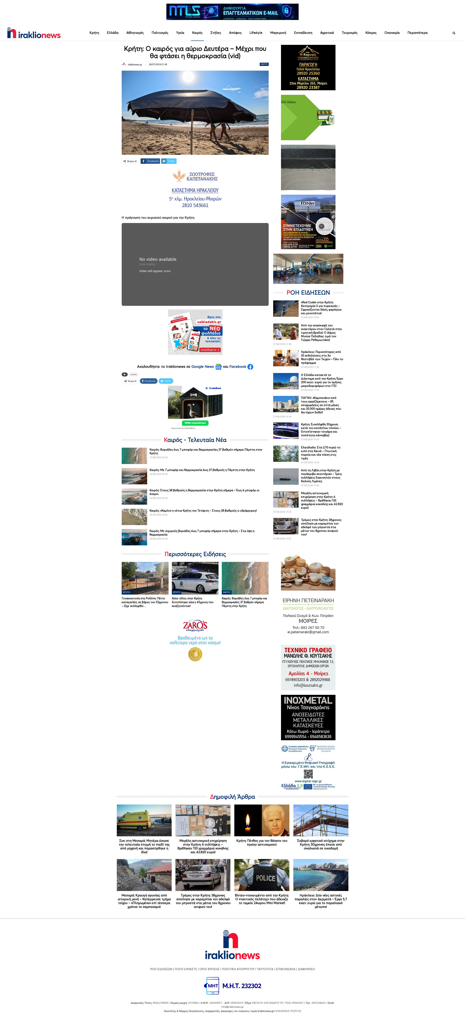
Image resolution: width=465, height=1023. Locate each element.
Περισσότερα (418, 33)
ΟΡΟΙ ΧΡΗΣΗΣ (209, 969)
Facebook (238, 366)
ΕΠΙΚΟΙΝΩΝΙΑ (286, 969)
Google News (203, 366)
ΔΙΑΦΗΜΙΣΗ (306, 969)
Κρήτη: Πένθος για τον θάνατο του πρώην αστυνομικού (261, 842)
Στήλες (216, 33)
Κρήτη (94, 33)
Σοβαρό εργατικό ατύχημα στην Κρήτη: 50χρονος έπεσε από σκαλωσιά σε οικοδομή (320, 844)
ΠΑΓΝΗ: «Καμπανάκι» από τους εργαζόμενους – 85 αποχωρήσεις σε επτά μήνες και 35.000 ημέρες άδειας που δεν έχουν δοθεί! (321, 405)
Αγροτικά (327, 33)
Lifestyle (256, 33)
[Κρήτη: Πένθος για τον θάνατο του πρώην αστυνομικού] (261, 820)
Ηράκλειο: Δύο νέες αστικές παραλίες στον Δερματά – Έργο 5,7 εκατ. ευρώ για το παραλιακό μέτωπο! (321, 901)
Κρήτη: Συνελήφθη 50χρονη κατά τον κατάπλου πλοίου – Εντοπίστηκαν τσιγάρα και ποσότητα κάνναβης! (321, 429)
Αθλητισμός (135, 33)
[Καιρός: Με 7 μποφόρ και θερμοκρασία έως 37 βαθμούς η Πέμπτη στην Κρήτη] (134, 476)
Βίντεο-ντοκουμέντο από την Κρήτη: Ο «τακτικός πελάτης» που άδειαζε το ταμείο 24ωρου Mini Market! (262, 899)
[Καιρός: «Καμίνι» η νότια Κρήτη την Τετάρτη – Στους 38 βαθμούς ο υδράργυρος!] (134, 517)
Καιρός (197, 33)
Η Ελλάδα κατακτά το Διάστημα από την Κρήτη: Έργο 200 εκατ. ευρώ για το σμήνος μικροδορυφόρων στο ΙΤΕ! (322, 380)
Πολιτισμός (160, 33)
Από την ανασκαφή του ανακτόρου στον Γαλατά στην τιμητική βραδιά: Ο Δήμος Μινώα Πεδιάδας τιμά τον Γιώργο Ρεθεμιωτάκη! (321, 332)
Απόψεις (235, 33)
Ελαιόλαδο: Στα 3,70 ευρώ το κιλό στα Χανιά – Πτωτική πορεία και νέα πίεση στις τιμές (320, 452)
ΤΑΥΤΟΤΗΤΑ (265, 969)
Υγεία (180, 33)
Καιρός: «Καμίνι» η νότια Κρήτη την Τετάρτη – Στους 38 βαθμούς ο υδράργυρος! (203, 510)
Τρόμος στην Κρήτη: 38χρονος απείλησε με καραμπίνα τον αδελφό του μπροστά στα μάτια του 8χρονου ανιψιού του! (321, 527)
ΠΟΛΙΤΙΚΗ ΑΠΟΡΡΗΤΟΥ (238, 969)
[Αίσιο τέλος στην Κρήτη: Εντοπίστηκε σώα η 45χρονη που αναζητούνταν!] (195, 578)
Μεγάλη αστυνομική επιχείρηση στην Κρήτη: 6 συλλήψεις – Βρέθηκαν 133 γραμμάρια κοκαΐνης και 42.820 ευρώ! (322, 500)
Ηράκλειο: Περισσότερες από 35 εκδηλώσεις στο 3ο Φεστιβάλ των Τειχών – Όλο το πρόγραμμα (322, 357)
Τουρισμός (349, 33)
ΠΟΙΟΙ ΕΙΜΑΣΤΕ (186, 969)
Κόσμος (371, 33)
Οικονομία (392, 33)
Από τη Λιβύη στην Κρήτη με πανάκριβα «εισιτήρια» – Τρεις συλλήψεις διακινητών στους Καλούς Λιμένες (321, 475)
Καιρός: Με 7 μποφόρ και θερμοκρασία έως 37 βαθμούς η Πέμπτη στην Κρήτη (202, 470)
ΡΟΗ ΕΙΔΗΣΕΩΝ (161, 969)
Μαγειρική (278, 33)
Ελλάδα (112, 33)
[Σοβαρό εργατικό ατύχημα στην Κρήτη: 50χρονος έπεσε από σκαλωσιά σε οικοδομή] (320, 820)
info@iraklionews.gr (232, 1006)
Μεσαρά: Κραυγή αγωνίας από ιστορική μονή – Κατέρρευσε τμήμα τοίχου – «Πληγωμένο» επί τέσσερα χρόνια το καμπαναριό (144, 901)
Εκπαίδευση (303, 33)
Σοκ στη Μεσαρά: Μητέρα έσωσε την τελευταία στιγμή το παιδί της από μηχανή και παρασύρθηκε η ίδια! (144, 846)
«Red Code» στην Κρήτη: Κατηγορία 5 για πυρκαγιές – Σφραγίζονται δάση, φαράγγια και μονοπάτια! (321, 307)
